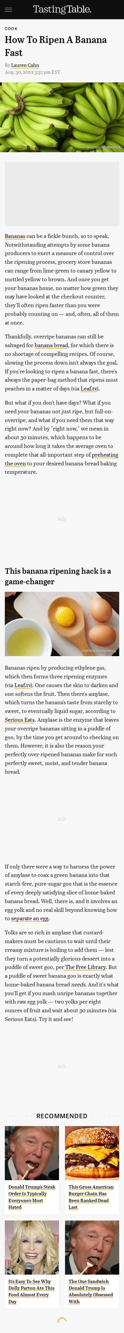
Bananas (15, 235)
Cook (11, 28)
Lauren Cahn (25, 64)
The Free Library (85, 966)
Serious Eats (20, 719)
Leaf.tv (89, 388)
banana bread (51, 345)
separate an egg (29, 918)
